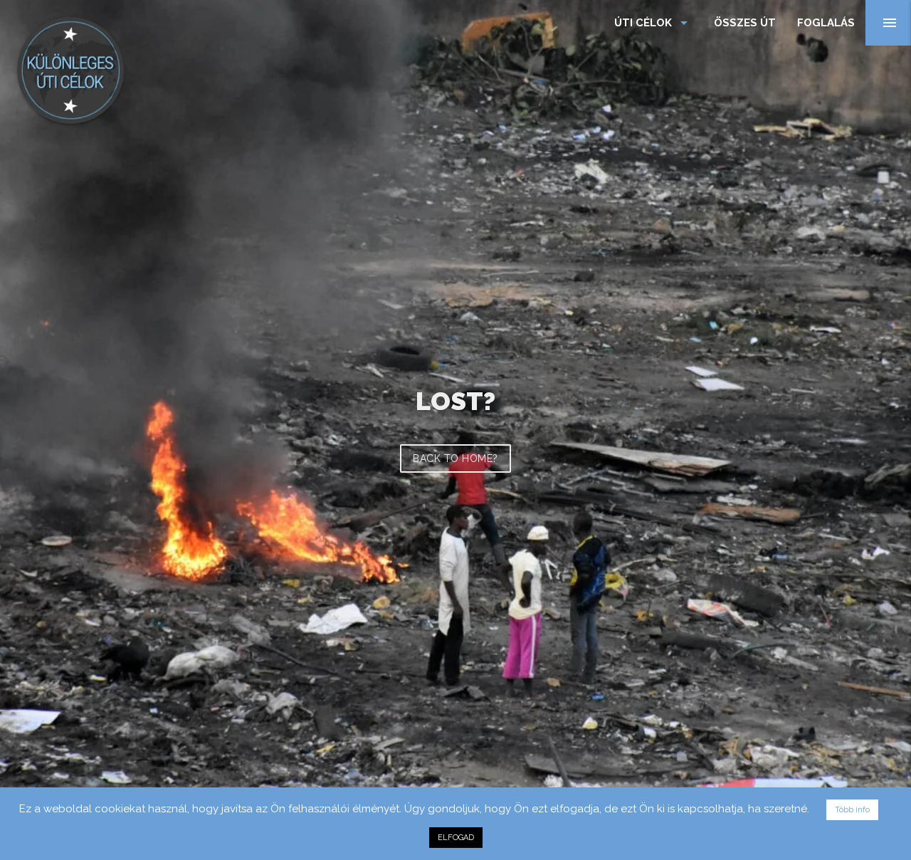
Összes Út (745, 22)
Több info (852, 809)
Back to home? (455, 458)
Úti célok (653, 22)
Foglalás (826, 22)
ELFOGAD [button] (456, 837)
